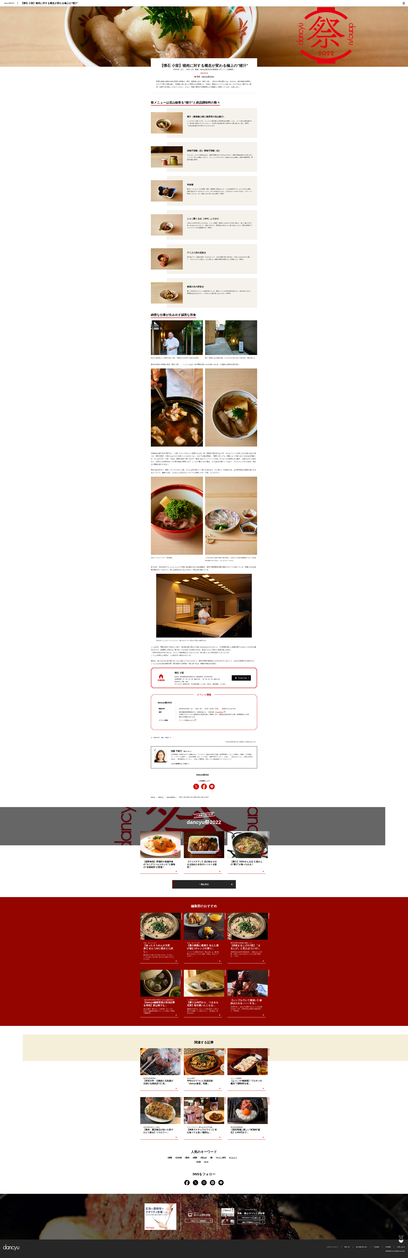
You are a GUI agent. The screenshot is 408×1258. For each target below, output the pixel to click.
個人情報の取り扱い (362, 1247)
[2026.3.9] (204, 1061)
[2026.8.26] (247, 983)
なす (206, 1162)
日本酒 (178, 1158)
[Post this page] (196, 786)
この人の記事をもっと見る (179, 763)
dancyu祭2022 (208, 77)
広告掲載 (376, 1247)
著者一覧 (347, 1247)
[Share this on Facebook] (204, 786)
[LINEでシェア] (212, 786)
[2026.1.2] (247, 926)
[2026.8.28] (160, 926)
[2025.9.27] (160, 1110)
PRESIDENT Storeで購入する (251, 1218)
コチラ (191, 720)
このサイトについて (332, 1247)
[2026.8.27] (204, 926)
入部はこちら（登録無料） (199, 1221)
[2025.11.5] (160, 1061)
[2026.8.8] (204, 983)
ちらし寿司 (221, 1158)
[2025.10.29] (247, 1110)
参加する (161, 797)
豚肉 (187, 1158)
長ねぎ (203, 1158)
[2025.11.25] (247, 1061)
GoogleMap (219, 712)
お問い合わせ (401, 1247)
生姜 (198, 1162)
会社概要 (388, 1247)
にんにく (233, 1158)
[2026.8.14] (160, 983)
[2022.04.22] (160, 844)
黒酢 (195, 1158)
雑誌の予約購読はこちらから (251, 1222)
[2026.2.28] (204, 1110)
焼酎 (170, 1158)
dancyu (153, 797)
